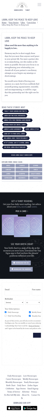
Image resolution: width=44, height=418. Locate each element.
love (18, 206)
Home (4, 23)
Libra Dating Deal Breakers (14, 115)
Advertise (25, 392)
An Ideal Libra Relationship (14, 147)
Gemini (35, 165)
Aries (8, 165)
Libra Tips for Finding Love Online (17, 120)
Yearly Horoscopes (31, 382)
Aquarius (22, 177)
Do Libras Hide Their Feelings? (16, 138)
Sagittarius (35, 173)
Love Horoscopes (30, 376)
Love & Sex (31, 23)
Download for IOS (22, 262)
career (34, 206)
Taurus (22, 165)
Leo (22, 169)
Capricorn (8, 177)
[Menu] (39, 5)
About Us (25, 395)
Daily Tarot (21, 385)
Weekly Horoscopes (30, 379)
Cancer (8, 169)
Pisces (35, 177)
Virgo (36, 169)
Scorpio (22, 173)
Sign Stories (14, 23)
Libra (23, 23)
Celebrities (10, 389)
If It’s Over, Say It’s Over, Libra (16, 142)
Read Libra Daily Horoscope (21, 155)
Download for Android (22, 269)
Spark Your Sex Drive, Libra (14, 124)
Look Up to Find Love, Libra (14, 133)
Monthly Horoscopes (14, 382)
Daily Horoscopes (14, 376)
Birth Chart (10, 385)
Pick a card (21, 211)
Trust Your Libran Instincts (15, 111)
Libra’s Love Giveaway (12, 129)
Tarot (27, 10)
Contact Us (35, 395)
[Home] (22, 4)
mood (24, 206)
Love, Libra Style (32, 129)
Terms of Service (13, 392)
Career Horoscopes (13, 379)
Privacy (34, 392)
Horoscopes (18, 10)
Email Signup (33, 389)
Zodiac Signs (33, 385)
